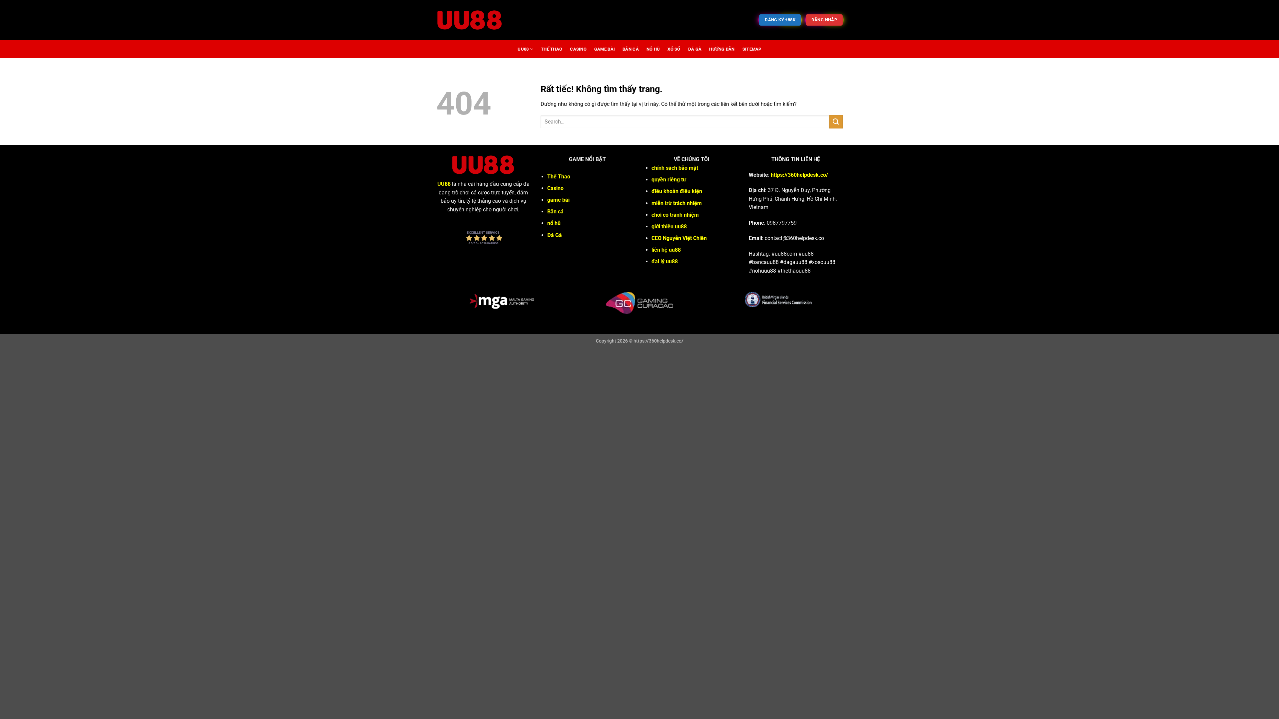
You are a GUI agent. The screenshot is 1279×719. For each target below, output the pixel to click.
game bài (604, 49)
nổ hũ (653, 49)
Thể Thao (551, 49)
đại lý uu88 (664, 261)
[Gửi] (836, 121)
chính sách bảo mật (674, 168)
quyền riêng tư (668, 179)
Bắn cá (631, 49)
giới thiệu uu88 (669, 226)
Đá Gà (694, 49)
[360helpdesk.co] (469, 20)
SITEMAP (751, 49)
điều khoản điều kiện (676, 191)
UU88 (523, 49)
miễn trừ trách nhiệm (676, 203)
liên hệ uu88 (666, 250)
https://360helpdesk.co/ (799, 175)
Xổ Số (673, 49)
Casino (578, 49)
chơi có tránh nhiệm (675, 215)
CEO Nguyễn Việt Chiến (679, 238)
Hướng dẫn (721, 49)
